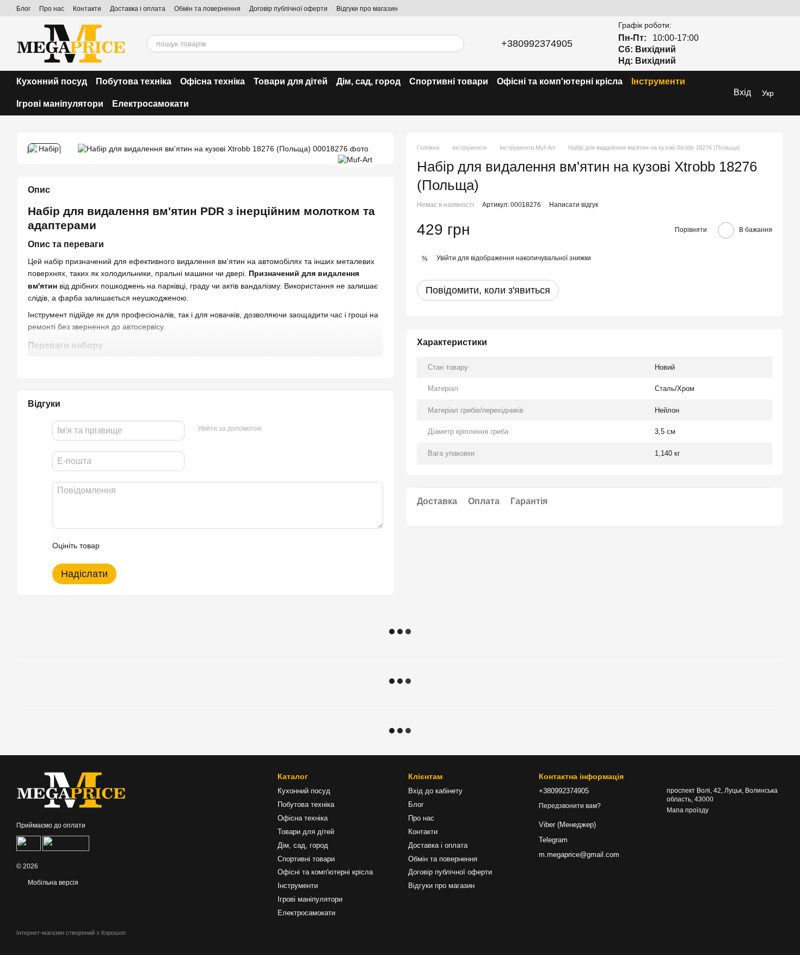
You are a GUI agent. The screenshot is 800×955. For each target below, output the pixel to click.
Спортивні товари (448, 81)
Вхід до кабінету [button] (435, 791)
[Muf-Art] (355, 159)
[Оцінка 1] (117, 546)
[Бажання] (746, 43)
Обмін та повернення (207, 9)
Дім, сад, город (368, 81)
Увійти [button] (446, 258)
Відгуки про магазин (367, 9)
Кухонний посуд (51, 81)
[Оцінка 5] (187, 546)
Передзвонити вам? (570, 806)
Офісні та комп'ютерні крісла (560, 81)
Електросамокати (150, 103)
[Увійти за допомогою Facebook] (273, 429)
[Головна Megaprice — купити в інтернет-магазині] (70, 789)
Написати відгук (573, 205)
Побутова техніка (133, 81)
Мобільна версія (52, 882)
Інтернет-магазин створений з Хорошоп (71, 932)
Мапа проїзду (688, 810)
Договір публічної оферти (288, 9)
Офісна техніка (212, 81)
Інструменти (658, 81)
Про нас (51, 9)
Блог (23, 9)
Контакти (87, 9)
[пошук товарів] (455, 43)
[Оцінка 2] (135, 546)
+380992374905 (537, 43)
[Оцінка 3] (152, 546)
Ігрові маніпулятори (59, 103)
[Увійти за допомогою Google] (291, 429)
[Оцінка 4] (170, 546)
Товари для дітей (291, 81)
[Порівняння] (718, 43)
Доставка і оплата (137, 9)
